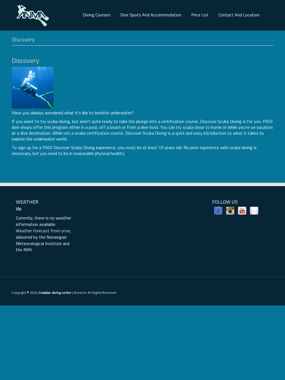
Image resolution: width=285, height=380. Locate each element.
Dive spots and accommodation (150, 14)
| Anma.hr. (63, 292)
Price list (200, 14)
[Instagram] (230, 210)
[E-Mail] (254, 210)
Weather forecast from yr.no (43, 230)
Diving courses (96, 14)
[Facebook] (218, 210)
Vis (18, 208)
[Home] (32, 14)
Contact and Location (238, 14)
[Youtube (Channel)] (242, 210)
